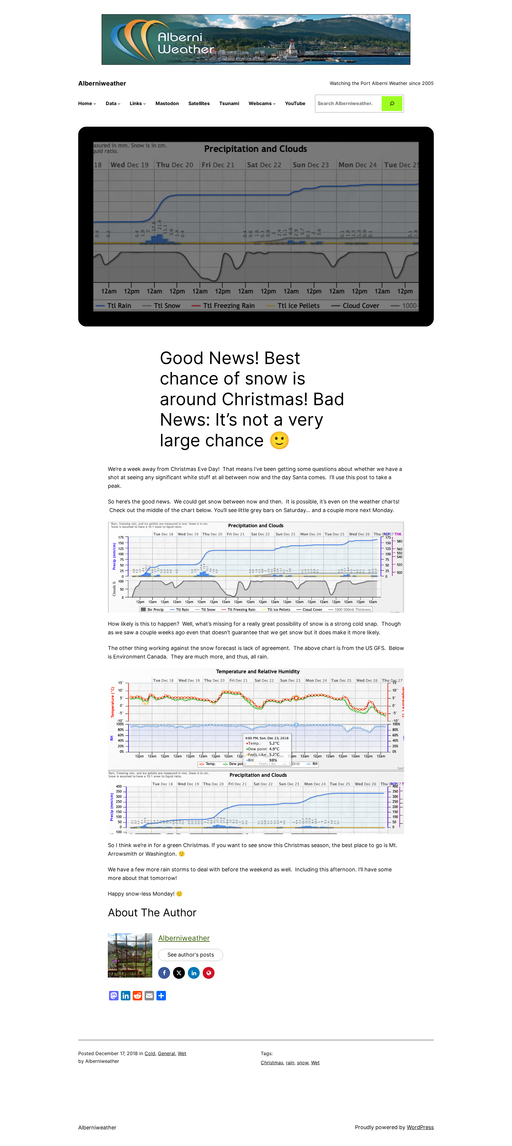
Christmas (272, 1062)
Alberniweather (102, 83)
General (166, 1053)
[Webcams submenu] (274, 103)
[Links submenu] (144, 103)
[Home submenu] (94, 103)
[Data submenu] (119, 103)
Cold (150, 1053)
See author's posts (190, 955)
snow (302, 1062)
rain (290, 1062)
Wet (182, 1053)
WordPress (420, 1127)
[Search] (392, 103)
